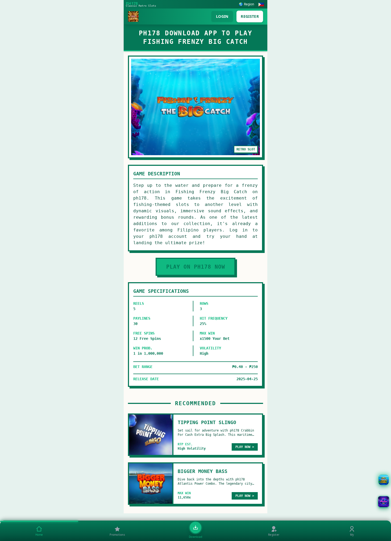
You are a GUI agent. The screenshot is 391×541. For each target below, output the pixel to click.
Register (250, 16)
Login (222, 16)
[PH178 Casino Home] (133, 16)
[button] (383, 501)
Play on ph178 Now (195, 267)
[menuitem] (39, 531)
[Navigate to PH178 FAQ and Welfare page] (383, 480)
